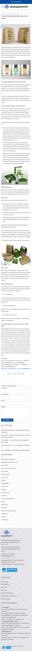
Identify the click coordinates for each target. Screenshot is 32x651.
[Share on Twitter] (14, 374)
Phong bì (14, 14)
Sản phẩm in (6, 584)
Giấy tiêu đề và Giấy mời (8, 468)
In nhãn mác (5, 483)
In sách (3, 489)
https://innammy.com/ (10, 368)
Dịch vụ (5, 587)
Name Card (4, 504)
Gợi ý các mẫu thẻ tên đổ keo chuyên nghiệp (15, 450)
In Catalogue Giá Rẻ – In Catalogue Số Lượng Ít (15, 446)
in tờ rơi (4, 495)
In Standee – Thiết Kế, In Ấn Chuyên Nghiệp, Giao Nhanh (14, 441)
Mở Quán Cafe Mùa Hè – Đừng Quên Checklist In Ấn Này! (15, 431)
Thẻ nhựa (4, 514)
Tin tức (19, 14)
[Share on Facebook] (11, 374)
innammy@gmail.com (8, 556)
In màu (3, 480)
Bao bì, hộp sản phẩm (6, 14)
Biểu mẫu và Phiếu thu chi (9, 462)
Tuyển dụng (5, 520)
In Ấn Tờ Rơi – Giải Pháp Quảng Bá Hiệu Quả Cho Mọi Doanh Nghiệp (16, 436)
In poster (4, 486)
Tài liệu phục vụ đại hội (8, 511)
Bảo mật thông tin (8, 593)
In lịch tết (4, 477)
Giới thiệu (5, 582)
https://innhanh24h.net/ (24, 368)
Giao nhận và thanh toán (10, 596)
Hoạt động (4, 471)
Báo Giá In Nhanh (16, 2)
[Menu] (2, 7)
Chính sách (4, 465)
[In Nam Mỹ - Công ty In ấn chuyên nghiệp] (16, 7)
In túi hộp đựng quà (7, 498)
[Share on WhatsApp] (9, 374)
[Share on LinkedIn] (23, 374)
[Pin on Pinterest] (20, 374)
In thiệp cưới (5, 492)
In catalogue (5, 474)
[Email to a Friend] (17, 374)
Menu (3, 501)
